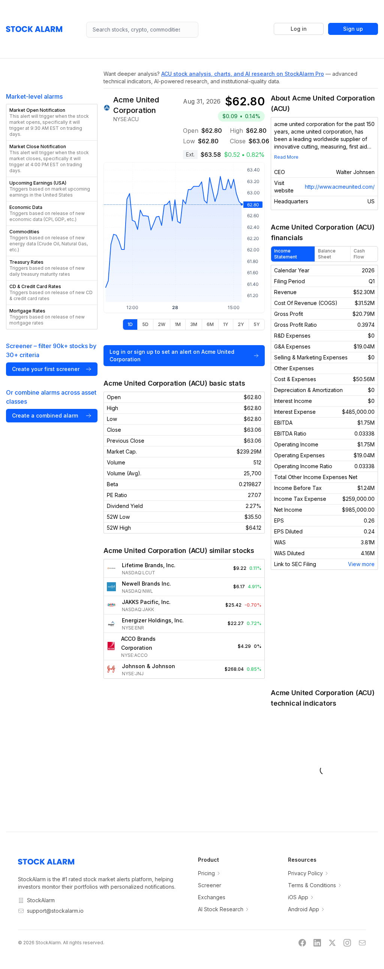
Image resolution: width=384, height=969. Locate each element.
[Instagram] (347, 942)
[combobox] (142, 30)
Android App (303, 909)
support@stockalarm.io (55, 910)
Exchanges (211, 897)
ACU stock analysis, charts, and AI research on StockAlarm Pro (242, 74)
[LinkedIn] (317, 942)
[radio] (130, 324)
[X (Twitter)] (332, 942)
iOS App (298, 897)
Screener (209, 885)
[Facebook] (302, 942)
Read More (286, 157)
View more (361, 564)
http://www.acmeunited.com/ (340, 186)
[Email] (362, 942)
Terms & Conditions (312, 885)
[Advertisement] (324, 629)
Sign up (353, 29)
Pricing (206, 873)
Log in (299, 29)
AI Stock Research (220, 909)
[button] (51, 122)
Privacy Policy (305, 873)
